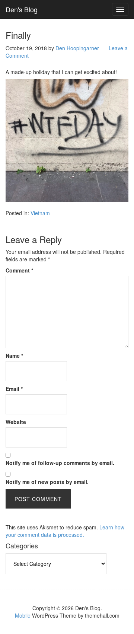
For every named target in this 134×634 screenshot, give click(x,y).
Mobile (23, 615)
